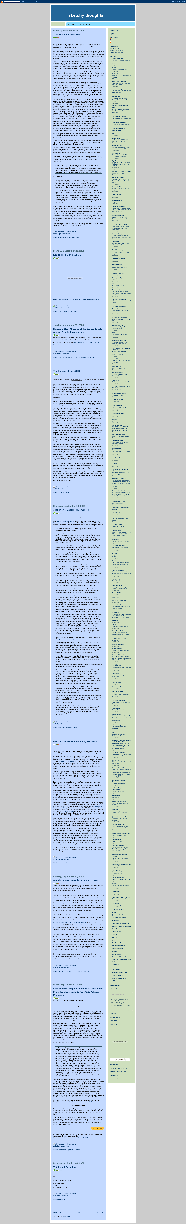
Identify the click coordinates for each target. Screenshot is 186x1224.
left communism (69, 971)
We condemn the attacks (118, 581)
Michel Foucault (126, 1007)
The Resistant (116, 579)
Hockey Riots (69, 811)
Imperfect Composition (119, 978)
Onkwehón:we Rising (118, 206)
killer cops (61, 727)
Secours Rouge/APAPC (119, 340)
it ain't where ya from (118, 434)
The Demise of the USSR (66, 371)
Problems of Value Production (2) (120, 381)
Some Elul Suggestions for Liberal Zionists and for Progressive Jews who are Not (121, 451)
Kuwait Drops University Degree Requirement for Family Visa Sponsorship (120, 228)
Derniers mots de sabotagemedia (120, 650)
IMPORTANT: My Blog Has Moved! (121, 905)
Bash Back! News (117, 948)
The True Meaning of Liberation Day (121, 118)
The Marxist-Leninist (118, 824)
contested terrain (117, 145)
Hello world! (115, 196)
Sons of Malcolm (117, 425)
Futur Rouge (115, 920)
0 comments (66, 234)
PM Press (115, 333)
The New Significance (118, 517)
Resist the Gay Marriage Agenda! (120, 899)
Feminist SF (115, 964)
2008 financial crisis (64, 237)
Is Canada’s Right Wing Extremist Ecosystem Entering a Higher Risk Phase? (121, 181)
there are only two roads (118, 865)
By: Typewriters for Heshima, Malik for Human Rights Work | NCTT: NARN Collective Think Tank (121, 494)
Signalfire (115, 161)
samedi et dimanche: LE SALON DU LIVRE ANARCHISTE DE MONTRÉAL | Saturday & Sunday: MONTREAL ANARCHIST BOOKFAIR (121, 617)
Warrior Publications (118, 215)
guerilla (114, 912)
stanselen (115, 967)
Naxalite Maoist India (118, 546)
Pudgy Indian (116, 891)
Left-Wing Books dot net (117, 50)
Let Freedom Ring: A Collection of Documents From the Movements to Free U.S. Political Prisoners (78, 991)
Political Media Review (119, 394)
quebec (77, 971)
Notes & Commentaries (119, 359)
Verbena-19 (115, 539)
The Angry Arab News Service (121, 386)
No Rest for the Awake (119, 117)
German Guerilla (114, 48)
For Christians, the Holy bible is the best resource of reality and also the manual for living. (121, 293)
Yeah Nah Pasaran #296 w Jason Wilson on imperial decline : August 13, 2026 (121, 100)
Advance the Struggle (118, 570)
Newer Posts (57, 1212)
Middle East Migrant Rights (120, 225)
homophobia (62, 357)
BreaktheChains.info (118, 768)
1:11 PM (57, 1195)
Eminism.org (116, 138)
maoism (70, 357)
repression (83, 863)
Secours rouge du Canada (120, 972)
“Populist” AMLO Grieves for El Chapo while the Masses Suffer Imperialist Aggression (120, 353)
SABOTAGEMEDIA (117, 649)
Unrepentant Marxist (118, 272)
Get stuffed (115, 640)
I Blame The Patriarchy (119, 638)
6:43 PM (58, 724)
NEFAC (114, 981)
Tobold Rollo (115, 241)
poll (59, 492)
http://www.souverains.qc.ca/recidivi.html (71, 639)
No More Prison (116, 839)
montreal (69, 727)
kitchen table (116, 597)
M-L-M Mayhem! (117, 200)
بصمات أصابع (115, 421)
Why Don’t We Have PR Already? (120, 541)
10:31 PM (58, 353)
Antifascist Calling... (118, 691)
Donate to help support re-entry (120, 709)
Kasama (114, 732)
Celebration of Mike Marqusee (120, 626)
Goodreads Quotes (127, 1010)
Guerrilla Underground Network (121, 926)
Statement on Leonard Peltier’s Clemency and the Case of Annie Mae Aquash (120, 219)
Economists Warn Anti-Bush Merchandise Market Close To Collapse (76, 299)
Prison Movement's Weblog (120, 923)
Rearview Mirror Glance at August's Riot (75, 741)
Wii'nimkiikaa (116, 870)
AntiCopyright (116, 795)
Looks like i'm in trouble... (67, 255)
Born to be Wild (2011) (117, 797)
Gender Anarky (116, 954)
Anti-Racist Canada (118, 177)
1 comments (66, 353)
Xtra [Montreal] (116, 943)
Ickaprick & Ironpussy (118, 945)
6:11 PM (57, 1146)
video (76, 311)
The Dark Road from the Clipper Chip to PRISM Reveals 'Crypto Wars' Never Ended (121, 694)
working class (85, 971)
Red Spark (115, 553)
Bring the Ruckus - (117, 975)
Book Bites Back (116, 415)
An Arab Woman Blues (119, 299)
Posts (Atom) (67, 1216)
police (75, 727)
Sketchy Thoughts (85, 15)
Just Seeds (115, 68)
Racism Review (117, 264)
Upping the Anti (116, 931)
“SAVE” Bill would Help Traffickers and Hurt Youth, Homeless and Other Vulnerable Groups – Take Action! (121, 658)
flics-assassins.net (118, 290)
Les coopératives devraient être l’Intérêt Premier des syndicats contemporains (120, 849)
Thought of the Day (117, 841)
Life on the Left (116, 153)
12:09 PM (58, 234)
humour (60, 311)
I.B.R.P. (114, 940)
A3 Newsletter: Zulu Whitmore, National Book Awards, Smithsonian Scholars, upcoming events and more (121, 319)
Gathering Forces (117, 405)
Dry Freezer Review (117, 395)
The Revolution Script (118, 700)
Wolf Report (115, 380)
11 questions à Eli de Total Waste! (120, 260)
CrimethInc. (115, 500)
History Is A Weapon (118, 877)
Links (113, 279)
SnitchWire (115, 809)
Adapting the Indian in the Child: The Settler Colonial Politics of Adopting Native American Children (121, 534)
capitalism (75, 237)
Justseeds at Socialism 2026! (119, 69)
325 (113, 284)
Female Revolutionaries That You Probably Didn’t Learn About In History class (120, 564)
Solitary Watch (116, 74)
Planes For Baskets (118, 909)
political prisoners (74, 1150)
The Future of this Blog (118, 273)
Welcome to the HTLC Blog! (119, 835)
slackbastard (116, 96)
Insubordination (116, 714)
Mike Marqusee (116, 625)
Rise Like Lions (116, 366)
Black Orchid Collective (119, 631)
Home (79, 1212)
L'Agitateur (115, 673)
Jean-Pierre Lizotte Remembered (71, 510)
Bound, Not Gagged (118, 655)
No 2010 (114, 937)
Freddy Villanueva (67, 761)
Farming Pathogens (118, 413)
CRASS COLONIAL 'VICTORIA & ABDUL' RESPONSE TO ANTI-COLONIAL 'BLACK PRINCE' (120, 428)
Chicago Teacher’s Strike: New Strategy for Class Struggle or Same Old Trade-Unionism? (121, 573)
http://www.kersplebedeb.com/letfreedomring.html (86, 1102)
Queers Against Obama (119, 915)
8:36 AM (58, 967)
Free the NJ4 (116, 708)
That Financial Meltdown (66, 34)
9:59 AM (58, 308)
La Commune (116, 681)
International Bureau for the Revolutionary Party (69, 922)
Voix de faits (115, 760)
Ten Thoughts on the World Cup (120, 124)
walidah (114, 884)
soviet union (65, 492)
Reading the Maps (117, 278)
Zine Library (115, 934)
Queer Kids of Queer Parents (121, 897)
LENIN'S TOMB (116, 457)
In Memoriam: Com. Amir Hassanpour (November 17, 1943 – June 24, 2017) (121, 472)
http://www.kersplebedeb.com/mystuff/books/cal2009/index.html (74, 1138)
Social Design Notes (118, 399)
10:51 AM (58, 489)
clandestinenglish (117, 440)
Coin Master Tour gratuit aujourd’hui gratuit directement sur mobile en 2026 (121, 62)
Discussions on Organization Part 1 (121, 436)
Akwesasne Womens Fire (120, 957)
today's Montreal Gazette (65, 521)
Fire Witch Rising (117, 593)
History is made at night (119, 81)
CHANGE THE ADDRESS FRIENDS (121, 879)
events (60, 971)
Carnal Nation (116, 929)
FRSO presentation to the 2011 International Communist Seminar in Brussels (121, 827)
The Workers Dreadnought (120, 469)
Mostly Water (116, 970)
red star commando (118, 644)
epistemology (62, 1199)
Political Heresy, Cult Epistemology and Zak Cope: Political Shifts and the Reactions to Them (121, 209)
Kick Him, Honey (117, 234)
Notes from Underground (119, 123)
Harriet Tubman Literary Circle (121, 833)
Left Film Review (117, 524)
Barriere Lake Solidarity (119, 478)
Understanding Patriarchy (118, 783)
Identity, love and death (118, 459)
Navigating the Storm (118, 325)
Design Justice (116, 401)
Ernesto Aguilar (117, 194)
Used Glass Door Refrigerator (120, 368)
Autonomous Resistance (119, 687)
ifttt (110, 39)
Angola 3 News (116, 316)
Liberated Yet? (116, 605)
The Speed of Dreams (118, 752)
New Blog (114, 893)
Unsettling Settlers (117, 585)
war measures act (117, 372)
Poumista (115, 561)
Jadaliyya (115, 419)
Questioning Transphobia (119, 817)
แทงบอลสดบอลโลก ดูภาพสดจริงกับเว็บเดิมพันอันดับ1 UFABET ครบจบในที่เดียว (121, 164)
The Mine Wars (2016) (118, 526)
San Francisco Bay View (119, 491)
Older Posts (100, 1212)
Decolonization (116, 530)
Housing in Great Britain (118, 791)
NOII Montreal (116, 612)
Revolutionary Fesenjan (119, 917)
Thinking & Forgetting (65, 1167)
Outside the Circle (117, 187)
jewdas (114, 170)
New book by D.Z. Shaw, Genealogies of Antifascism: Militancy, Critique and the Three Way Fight (121, 252)
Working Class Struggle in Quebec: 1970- (75, 880)
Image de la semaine (117, 465)
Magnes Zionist (116, 448)
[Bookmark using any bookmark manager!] (64, 231)
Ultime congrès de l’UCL (118, 682)
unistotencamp (116, 725)
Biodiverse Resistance (119, 801)
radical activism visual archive (121, 864)
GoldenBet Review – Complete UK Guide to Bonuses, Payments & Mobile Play (121, 111)
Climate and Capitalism (119, 89)
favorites (61, 863)
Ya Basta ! (115, 463)
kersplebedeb (68, 311)
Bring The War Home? (118, 202)
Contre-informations (118, 58)
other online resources (81, 357)
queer (92, 357)
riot (88, 863)
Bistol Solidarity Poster (118, 285)
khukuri (114, 951)
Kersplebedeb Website (116, 52)
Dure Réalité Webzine (118, 258)
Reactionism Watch (118, 845)
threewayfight (116, 249)
